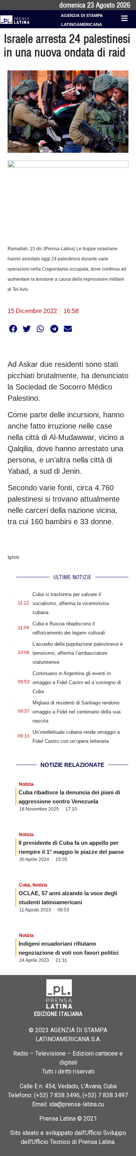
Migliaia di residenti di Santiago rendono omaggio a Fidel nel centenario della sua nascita (76, 712)
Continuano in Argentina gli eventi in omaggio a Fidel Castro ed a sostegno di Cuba (76, 682)
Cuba (24, 885)
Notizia (26, 784)
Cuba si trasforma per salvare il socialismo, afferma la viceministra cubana (70, 603)
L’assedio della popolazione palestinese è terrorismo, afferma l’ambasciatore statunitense (77, 653)
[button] (13, 328)
